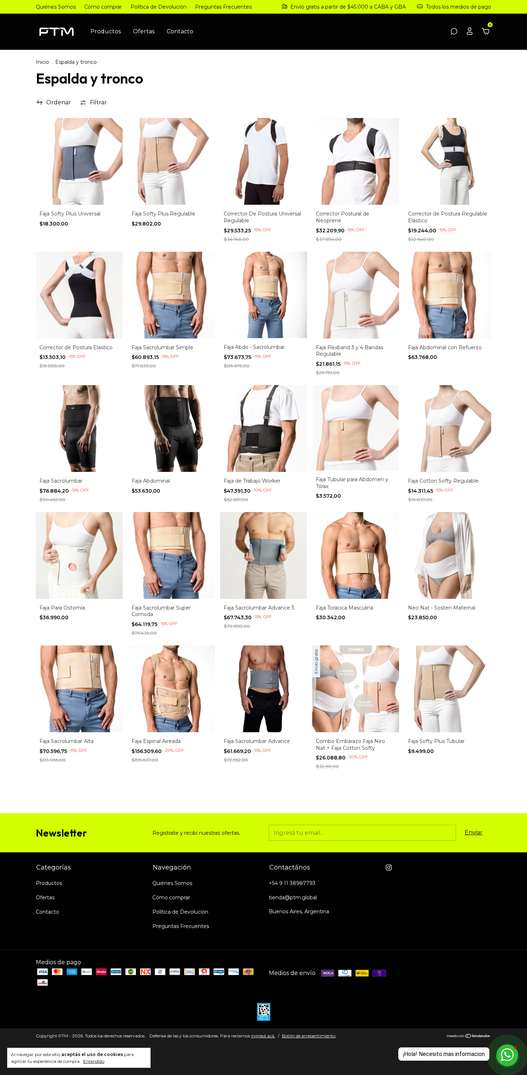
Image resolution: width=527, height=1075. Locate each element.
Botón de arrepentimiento (309, 1035)
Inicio (42, 62)
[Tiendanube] (468, 1036)
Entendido (93, 1061)
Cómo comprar (103, 7)
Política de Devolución (158, 7)
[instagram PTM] (388, 867)
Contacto (180, 31)
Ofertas (144, 31)
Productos (105, 31)
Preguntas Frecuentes (223, 7)
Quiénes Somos (56, 7)
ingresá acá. (263, 1035)
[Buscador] (454, 32)
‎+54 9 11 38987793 (292, 883)
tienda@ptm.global (293, 897)
